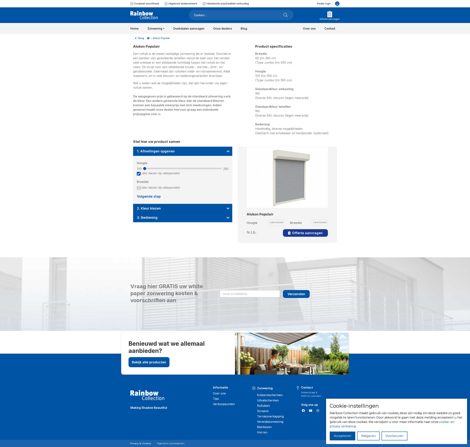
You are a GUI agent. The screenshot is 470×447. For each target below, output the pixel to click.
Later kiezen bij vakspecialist (160, 173)
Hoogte (142, 163)
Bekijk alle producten (149, 362)
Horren (262, 432)
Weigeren (368, 436)
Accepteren (342, 436)
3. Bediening (147, 217)
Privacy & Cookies (140, 443)
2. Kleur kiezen (149, 208)
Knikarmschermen (270, 395)
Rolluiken (263, 405)
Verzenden (296, 294)
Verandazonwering (270, 421)
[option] (287, 177)
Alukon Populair (161, 38)
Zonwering (265, 388)
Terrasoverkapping (270, 416)
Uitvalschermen (268, 400)
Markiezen (264, 427)
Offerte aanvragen (307, 233)
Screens (263, 411)
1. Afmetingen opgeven (156, 151)
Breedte (143, 182)
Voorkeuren (394, 436)
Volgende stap (149, 196)
